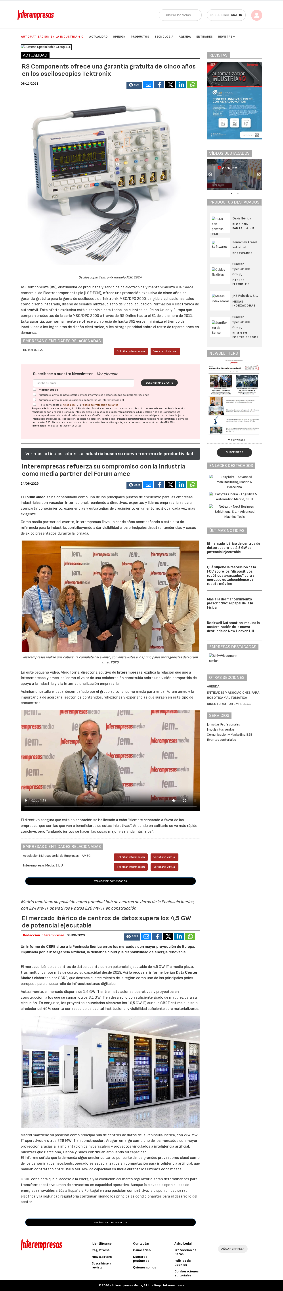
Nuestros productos (141, 1259)
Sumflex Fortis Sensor (245, 335)
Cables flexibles (241, 282)
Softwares (242, 253)
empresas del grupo (149, 415)
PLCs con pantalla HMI (244, 226)
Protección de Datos (185, 1252)
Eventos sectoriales (221, 740)
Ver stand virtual (165, 351)
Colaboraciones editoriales (186, 1273)
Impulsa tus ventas (221, 729)
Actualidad (98, 36)
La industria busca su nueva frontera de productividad (135, 454)
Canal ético (142, 1250)
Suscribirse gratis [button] (226, 15)
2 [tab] (238, 193)
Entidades (204, 36)
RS (53, 287)
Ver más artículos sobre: (50, 454)
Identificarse (102, 1243)
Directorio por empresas (229, 704)
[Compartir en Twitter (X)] (170, 84)
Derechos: (46, 418)
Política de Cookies (182, 1263)
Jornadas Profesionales (223, 724)
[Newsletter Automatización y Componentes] (234, 398)
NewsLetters (102, 1257)
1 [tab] (231, 193)
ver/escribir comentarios (110, 881)
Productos (140, 36)
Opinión (119, 36)
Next (259, 174)
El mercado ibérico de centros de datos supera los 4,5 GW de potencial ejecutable (233, 547)
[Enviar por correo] (148, 84)
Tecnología (164, 36)
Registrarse (101, 1250)
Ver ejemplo (107, 374)
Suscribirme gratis (159, 383)
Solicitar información (131, 351)
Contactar (141, 1243)
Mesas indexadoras (244, 303)
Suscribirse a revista (101, 1265)
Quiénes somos (144, 1267)
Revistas (225, 36)
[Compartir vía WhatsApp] (192, 84)
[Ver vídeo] (224, 174)
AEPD (166, 422)
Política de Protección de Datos (100, 405)
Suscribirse (234, 452)
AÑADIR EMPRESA (232, 1249)
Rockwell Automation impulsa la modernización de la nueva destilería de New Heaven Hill (233, 627)
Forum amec (35, 497)
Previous (210, 174)
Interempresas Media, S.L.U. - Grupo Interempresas (148, 1285)
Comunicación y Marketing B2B (229, 735)
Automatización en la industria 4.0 (52, 36)
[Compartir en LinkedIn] (181, 84)
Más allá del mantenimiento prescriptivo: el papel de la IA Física (230, 603)
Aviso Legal (69, 405)
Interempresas (129, 672)
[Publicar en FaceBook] (159, 84)
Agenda (185, 36)
